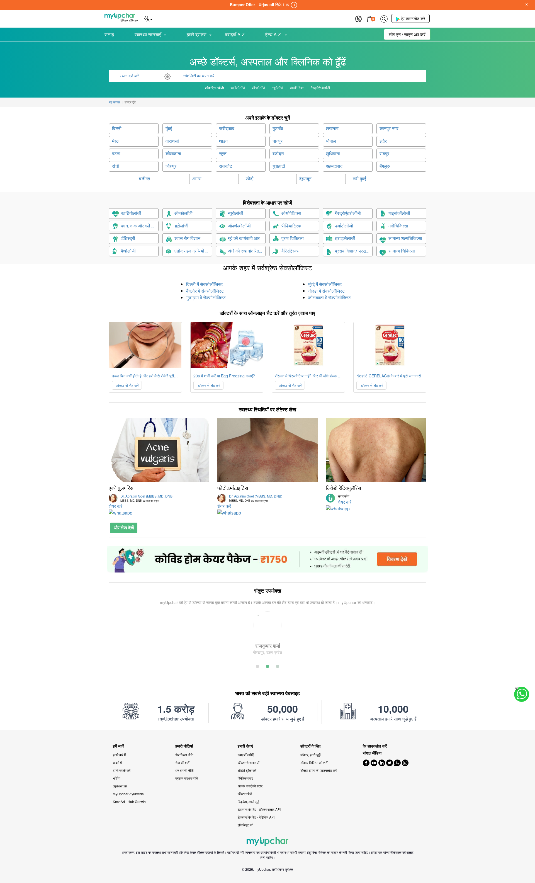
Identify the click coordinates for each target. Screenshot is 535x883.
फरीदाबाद (226, 128)
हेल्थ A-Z (273, 34)
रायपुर (384, 153)
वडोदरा (278, 153)
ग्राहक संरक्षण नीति (186, 778)
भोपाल (331, 141)
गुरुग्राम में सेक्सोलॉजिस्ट (206, 297)
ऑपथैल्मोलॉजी (239, 226)
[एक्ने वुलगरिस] (159, 450)
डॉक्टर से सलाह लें (248, 762)
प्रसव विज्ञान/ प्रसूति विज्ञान (354, 251)
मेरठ (115, 141)
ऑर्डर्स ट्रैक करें (247, 770)
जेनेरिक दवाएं (245, 778)
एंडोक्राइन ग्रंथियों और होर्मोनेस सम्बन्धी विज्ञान (193, 251)
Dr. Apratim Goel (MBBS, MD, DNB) (147, 498)
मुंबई (169, 128)
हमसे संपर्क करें (121, 770)
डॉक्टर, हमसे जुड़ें (310, 754)
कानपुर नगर (389, 128)
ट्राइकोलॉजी (345, 238)
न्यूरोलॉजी (235, 213)
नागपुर (278, 141)
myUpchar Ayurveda (128, 793)
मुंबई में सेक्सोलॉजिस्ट (325, 284)
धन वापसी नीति (184, 770)
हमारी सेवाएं (245, 746)
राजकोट (225, 166)
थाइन (223, 141)
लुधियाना (333, 153)
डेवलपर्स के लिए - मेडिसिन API (256, 817)
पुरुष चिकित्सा (292, 238)
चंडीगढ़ (144, 178)
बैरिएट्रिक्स (290, 251)
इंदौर (383, 141)
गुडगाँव (278, 128)
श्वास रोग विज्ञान (187, 238)
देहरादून (305, 178)
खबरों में (117, 762)
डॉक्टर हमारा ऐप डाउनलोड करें (318, 770)
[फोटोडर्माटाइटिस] (267, 450)
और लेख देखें (124, 527)
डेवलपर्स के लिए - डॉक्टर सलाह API (259, 809)
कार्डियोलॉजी (131, 213)
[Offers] (358, 18)
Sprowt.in (120, 785)
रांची (115, 166)
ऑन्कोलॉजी (183, 213)
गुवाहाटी (279, 166)
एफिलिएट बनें (245, 825)
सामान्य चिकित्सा (401, 251)
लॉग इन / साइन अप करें (407, 34)
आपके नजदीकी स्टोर (250, 785)
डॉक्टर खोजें (245, 793)
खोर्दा (250, 178)
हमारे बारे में (119, 754)
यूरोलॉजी (181, 226)
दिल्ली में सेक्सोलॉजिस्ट (204, 284)
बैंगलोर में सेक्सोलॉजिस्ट (205, 291)
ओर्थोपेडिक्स (291, 213)
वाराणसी (172, 141)
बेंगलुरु (385, 166)
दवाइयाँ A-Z (235, 34)
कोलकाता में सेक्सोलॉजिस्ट (329, 297)
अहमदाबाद (334, 166)
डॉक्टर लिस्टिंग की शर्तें (313, 762)
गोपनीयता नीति (184, 754)
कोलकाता (173, 153)
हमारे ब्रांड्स (196, 34)
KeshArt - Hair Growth (129, 801)
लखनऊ (332, 128)
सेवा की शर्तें (182, 762)
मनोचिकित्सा (398, 226)
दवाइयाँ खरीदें (246, 754)
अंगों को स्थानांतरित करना (247, 251)
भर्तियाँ (116, 778)
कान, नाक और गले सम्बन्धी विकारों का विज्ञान (140, 226)
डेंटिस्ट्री (128, 238)
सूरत (223, 153)
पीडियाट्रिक (291, 226)
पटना (116, 153)
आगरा (196, 178)
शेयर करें (115, 506)
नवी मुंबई (359, 178)
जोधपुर (171, 166)
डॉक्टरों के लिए (310, 746)
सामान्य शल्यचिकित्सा (405, 238)
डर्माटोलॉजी (344, 226)
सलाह (109, 34)
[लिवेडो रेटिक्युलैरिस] (376, 450)
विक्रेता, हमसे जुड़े (248, 801)
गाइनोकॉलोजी (399, 213)
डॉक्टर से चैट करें (127, 385)
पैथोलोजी (128, 251)
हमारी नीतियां (184, 746)
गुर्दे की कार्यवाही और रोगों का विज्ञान (247, 238)
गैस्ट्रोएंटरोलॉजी (348, 213)
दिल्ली (116, 128)
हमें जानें (118, 746)
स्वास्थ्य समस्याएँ (148, 34)
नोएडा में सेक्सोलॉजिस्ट (326, 291)
